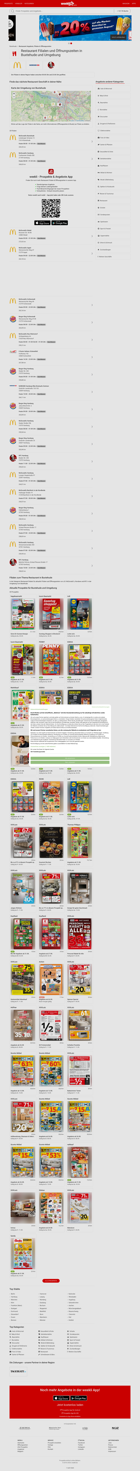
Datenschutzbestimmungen (100, 707)
